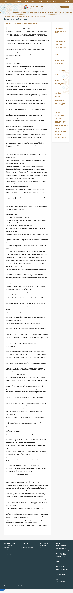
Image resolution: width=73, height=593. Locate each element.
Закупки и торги (58, 134)
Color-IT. (19, 585)
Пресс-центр (37, 12)
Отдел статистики (59, 107)
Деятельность (16, 12)
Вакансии (30, 12)
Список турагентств (25, 549)
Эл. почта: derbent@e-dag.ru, (61, 581)
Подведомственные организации (10, 550)
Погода (22, 545)
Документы (24, 12)
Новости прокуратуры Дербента (60, 80)
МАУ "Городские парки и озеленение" (60, 55)
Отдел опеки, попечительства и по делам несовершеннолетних (59, 98)
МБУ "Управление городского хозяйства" (60, 28)
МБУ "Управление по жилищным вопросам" (59, 60)
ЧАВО (40, 547)
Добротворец (41, 550)
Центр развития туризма (60, 131)
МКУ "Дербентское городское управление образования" (60, 65)
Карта (27, 1)
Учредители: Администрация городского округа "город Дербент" (61, 560)
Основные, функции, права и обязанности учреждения (21, 23)
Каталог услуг (68, 12)
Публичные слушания (59, 115)
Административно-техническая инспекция (60, 41)
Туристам (44, 12)
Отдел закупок (58, 89)
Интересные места (24, 550)
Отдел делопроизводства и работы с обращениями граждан (60, 85)
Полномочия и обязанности (16, 532)
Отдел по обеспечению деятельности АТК (60, 104)
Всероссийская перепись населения (60, 48)
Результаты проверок (59, 118)
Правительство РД (39, 1)
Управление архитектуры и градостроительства (60, 122)
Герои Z (62, 12)
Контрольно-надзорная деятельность (60, 36)
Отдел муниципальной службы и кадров (60, 93)
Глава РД (32, 1)
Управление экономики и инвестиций (60, 32)
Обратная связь (44, 543)
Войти (5, 1)
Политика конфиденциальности (45, 552)
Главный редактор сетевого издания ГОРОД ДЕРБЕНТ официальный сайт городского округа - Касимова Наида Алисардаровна (62, 569)
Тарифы (57, 12)
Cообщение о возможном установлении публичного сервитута (60, 139)
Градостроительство (59, 51)
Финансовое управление (60, 24)
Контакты (50, 12)
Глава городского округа (8, 545)
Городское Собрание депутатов (50, 1)
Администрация (7, 12)
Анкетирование (42, 549)
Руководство (6, 547)
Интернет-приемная (18, 1)
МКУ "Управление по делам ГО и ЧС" (59, 75)
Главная (5, 16)
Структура (6, 549)
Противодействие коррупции (59, 111)
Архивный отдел (58, 44)
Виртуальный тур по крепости (27, 547)
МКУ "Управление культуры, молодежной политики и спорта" (60, 70)
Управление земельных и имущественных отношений (24, 16)
